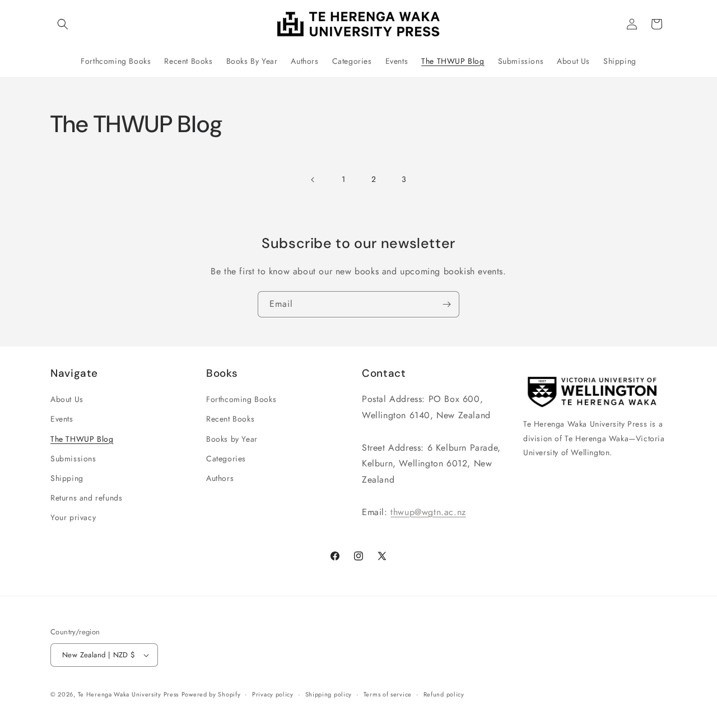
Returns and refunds (86, 497)
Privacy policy (273, 694)
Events (61, 418)
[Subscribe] (446, 304)
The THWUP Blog (81, 439)
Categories (226, 458)
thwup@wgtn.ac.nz (428, 512)
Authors (220, 478)
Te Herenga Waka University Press (128, 694)
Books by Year (232, 439)
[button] (62, 24)
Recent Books (230, 418)
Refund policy (443, 694)
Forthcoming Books (241, 399)
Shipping (66, 478)
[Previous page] (313, 179)
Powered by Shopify (211, 694)
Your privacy (73, 517)
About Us (66, 399)
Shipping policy (328, 694)
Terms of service (388, 694)
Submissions (73, 458)
